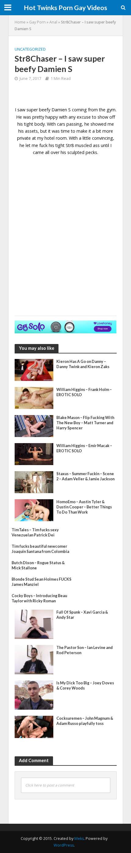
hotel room (55, 138)
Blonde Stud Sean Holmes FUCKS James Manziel (41, 582)
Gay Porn (37, 22)
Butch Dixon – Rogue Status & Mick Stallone (38, 565)
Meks (79, 838)
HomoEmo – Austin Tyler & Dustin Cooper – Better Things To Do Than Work (84, 507)
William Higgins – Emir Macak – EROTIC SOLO (84, 448)
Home (20, 22)
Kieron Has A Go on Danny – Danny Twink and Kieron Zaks (82, 364)
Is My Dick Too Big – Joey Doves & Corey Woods (85, 685)
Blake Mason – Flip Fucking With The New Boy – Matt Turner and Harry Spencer (85, 422)
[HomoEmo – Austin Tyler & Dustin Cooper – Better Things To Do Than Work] (34, 510)
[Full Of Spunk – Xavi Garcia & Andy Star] (34, 624)
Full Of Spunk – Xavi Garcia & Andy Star (82, 615)
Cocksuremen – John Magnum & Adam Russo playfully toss (84, 721)
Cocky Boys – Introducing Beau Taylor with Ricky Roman (39, 598)
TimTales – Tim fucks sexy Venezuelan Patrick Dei (35, 532)
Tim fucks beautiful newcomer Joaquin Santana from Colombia (40, 549)
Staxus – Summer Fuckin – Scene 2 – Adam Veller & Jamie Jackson (85, 476)
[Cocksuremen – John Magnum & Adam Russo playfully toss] (34, 726)
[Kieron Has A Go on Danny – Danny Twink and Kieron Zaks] (34, 369)
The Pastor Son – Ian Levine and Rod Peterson (84, 650)
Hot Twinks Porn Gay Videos (65, 8)
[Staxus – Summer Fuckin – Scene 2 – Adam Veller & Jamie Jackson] (34, 481)
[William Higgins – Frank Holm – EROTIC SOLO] (34, 397)
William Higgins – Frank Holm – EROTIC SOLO (84, 392)
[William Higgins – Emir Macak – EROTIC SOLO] (34, 453)
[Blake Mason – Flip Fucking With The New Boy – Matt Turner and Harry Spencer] (34, 425)
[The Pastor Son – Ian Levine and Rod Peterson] (34, 659)
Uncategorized (30, 49)
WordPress (64, 845)
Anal (53, 22)
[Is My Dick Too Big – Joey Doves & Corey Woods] (34, 694)
